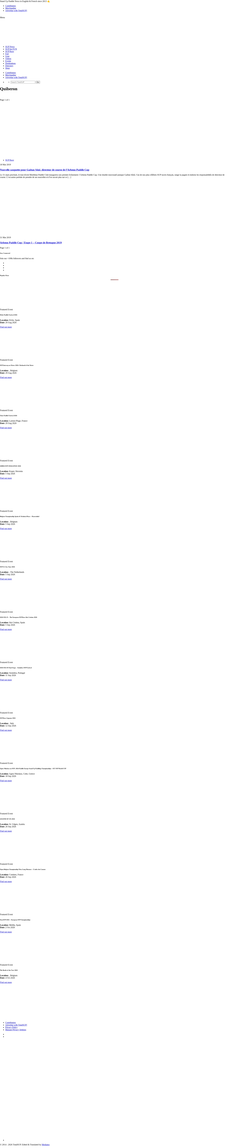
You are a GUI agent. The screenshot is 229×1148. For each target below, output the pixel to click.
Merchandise (10, 8)
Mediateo (46, 1144)
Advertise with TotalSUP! (16, 10)
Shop (7, 68)
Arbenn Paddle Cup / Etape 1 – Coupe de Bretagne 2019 (31, 242)
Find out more (6, 327)
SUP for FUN (11, 49)
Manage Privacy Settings (15, 1030)
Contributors (10, 6)
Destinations (10, 63)
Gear (7, 56)
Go (38, 82)
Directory (9, 66)
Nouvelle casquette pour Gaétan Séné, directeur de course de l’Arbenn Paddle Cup (44, 169)
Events (8, 61)
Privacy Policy (11, 1027)
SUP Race (9, 51)
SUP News (10, 47)
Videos (8, 58)
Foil (7, 54)
